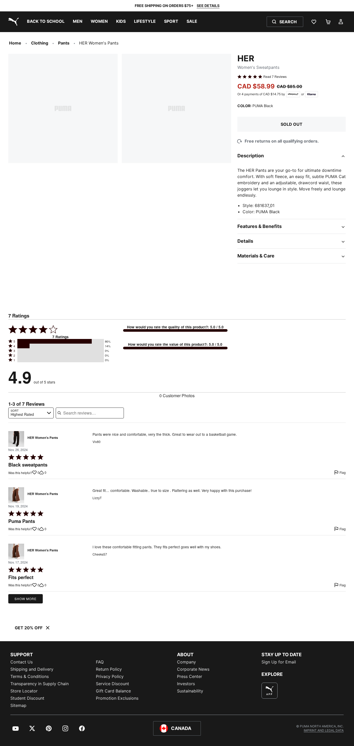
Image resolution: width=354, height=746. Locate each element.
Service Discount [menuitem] (112, 683)
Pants (63, 43)
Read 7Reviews (275, 77)
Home (15, 43)
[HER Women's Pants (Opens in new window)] (16, 439)
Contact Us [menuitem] (21, 661)
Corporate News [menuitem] (193, 669)
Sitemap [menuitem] (18, 705)
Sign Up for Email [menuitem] (278, 661)
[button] (60, 341)
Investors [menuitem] (186, 683)
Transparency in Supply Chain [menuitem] (39, 683)
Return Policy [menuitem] (109, 669)
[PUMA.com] (12, 22)
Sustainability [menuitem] (190, 690)
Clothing (39, 43)
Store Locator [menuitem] (24, 690)
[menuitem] (46, 21)
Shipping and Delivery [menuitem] (31, 669)
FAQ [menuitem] (100, 661)
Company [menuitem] (186, 661)
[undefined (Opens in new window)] (269, 691)
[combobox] (31, 413)
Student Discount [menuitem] (27, 698)
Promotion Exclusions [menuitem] (117, 698)
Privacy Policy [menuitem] (110, 676)
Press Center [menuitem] (189, 676)
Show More (26, 598)
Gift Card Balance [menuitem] (113, 690)
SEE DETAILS (208, 5)
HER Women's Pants (42, 438)
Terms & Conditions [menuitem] (29, 676)
